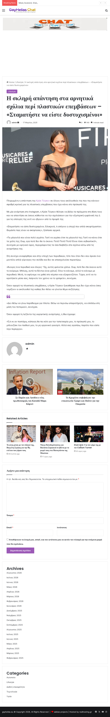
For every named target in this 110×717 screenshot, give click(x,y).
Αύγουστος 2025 (14, 629)
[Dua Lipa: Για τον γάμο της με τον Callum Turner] (88, 434)
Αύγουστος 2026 (14, 573)
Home (11, 82)
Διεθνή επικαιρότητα (16, 687)
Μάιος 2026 (12, 587)
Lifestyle (19, 82)
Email (10, 527)
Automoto (11, 677)
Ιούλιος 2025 (12, 634)
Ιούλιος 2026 (12, 577)
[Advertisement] (55, 55)
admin (14, 122)
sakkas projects (61, 712)
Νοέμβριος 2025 (14, 615)
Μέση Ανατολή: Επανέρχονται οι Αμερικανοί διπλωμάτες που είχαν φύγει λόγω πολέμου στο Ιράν (62, 3)
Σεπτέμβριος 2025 (15, 625)
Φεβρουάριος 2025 (15, 658)
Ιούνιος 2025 (12, 639)
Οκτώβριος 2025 (14, 620)
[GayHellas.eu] (22, 10)
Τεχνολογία (12, 691)
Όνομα (10, 515)
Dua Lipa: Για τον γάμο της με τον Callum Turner (87, 446)
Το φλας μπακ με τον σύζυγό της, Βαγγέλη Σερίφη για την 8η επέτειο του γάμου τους (20, 447)
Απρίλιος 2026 (13, 592)
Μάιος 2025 (12, 644)
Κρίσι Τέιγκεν (43, 200)
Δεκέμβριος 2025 (14, 610)
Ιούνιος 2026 (12, 582)
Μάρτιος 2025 (13, 653)
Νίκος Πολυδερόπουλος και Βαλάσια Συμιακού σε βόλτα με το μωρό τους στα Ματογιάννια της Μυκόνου (54, 448)
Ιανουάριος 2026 (14, 606)
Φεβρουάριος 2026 (15, 601)
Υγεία (9, 696)
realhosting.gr (85, 712)
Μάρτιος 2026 (13, 596)
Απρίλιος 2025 (13, 648)
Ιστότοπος (62, 527)
